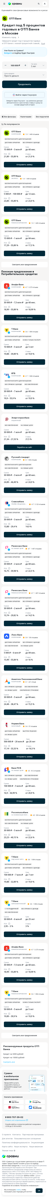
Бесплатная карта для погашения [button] (18, 139)
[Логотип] (10, 1156)
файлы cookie (29, 1175)
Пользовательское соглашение (27, 1138)
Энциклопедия (37, 1142)
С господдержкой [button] (11, 909)
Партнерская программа (33, 1134)
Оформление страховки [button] (29, 690)
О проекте (6, 1134)
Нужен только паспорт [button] (32, 340)
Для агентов (7, 1138)
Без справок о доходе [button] (31, 142)
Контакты (16, 1134)
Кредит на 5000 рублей (13, 1054)
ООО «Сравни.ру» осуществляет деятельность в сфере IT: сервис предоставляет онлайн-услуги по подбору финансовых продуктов (23, 1163)
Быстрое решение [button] (30, 731)
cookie (18, 1190)
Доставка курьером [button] (12, 142)
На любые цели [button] (27, 425)
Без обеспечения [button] (31, 384)
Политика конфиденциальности (16, 1142)
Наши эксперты (21, 1146)
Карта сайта (7, 1146)
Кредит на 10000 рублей (13, 1057)
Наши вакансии (36, 1146)
